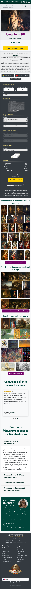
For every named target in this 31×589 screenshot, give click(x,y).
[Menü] (1, 2)
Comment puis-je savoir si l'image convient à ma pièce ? (14, 476)
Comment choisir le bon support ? (14, 483)
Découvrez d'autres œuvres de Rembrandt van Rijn (15, 311)
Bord (4, 92)
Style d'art (8, 6)
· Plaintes (4, 559)
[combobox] (15, 95)
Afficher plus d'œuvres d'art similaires (15, 262)
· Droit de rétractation (7, 557)
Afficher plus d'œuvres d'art (15, 373)
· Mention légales (6, 551)
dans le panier (16, 180)
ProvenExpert (12, 412)
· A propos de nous (6, 561)
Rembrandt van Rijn (22, 6)
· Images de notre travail (22, 555)
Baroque (14, 6)
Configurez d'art (16, 48)
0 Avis (18, 78)
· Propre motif (20, 550)
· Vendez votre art (20, 551)
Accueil (2, 6)
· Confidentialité (5, 555)
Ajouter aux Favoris (23, 75)
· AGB (3, 553)
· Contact (4, 550)
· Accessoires (19, 557)
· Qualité (18, 553)
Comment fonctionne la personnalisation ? (11, 442)
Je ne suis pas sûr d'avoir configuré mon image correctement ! (14, 489)
